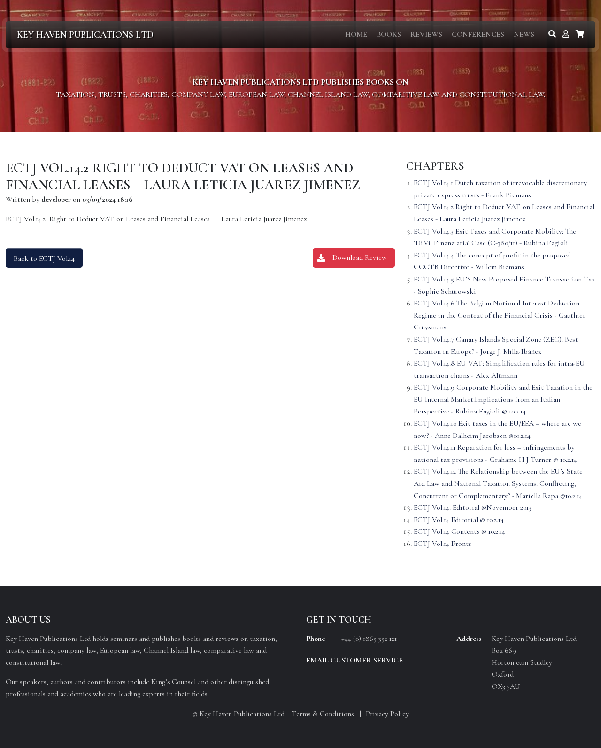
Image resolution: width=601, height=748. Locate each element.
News (524, 34)
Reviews (426, 34)
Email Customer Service (354, 660)
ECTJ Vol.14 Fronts (442, 543)
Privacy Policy (387, 713)
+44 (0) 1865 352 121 (369, 638)
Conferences (478, 34)
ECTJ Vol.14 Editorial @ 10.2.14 (459, 519)
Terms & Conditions (323, 713)
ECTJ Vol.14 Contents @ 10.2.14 (459, 531)
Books (389, 34)
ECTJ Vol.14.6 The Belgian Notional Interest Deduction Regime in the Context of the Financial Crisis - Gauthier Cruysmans (500, 315)
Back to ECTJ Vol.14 (44, 258)
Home (356, 34)
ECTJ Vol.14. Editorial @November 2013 (473, 507)
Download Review (359, 257)
